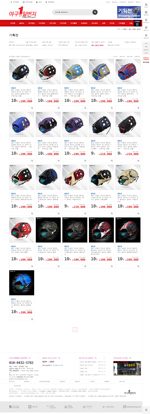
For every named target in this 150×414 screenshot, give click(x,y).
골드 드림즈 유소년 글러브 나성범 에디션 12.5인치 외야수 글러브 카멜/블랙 (101, 197)
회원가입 (114, 2)
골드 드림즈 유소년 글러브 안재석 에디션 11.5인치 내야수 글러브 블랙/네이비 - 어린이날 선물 (21, 93)
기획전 (125, 29)
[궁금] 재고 (83, 368)
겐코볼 (110, 42)
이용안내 (77, 381)
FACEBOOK (16, 2)
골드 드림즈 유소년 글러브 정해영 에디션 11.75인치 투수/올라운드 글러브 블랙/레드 (74, 251)
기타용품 (122, 23)
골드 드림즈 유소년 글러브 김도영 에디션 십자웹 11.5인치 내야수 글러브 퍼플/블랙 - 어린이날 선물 (74, 145)
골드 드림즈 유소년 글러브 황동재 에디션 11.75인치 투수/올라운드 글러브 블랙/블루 (48, 198)
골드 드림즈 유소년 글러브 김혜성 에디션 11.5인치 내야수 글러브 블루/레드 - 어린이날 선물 (127, 93)
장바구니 (138, 2)
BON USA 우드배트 (113, 45)
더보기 (104, 358)
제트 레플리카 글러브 (98, 42)
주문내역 (130, 2)
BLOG (40, 2)
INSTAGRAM (28, 2)
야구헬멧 (74, 23)
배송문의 (146, 50)
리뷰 (146, 43)
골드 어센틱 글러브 (81, 45)
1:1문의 (92, 381)
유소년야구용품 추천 (81, 42)
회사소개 (11, 381)
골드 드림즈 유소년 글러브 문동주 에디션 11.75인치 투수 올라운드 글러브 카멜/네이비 (127, 198)
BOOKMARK (51, 2)
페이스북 (122, 381)
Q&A (146, 46)
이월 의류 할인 (47, 42)
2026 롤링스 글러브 (32, 45)
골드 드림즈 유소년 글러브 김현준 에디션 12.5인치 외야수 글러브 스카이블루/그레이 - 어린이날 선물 (74, 93)
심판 (104, 23)
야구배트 (42, 23)
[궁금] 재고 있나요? (86, 365)
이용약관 (62, 381)
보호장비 (84, 23)
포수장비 (95, 23)
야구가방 (53, 23)
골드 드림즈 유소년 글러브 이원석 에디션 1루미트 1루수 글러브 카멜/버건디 (74, 197)
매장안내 (26, 381)
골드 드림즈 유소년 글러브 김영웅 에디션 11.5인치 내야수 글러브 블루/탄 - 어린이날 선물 (21, 145)
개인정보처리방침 (44, 381)
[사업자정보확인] (104, 389)
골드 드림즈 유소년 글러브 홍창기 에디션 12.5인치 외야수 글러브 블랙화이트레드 (127, 250)
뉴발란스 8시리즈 (47, 45)
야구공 (112, 23)
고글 (131, 23)
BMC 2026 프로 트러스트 (17, 45)
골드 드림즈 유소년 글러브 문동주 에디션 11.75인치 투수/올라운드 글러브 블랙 (48, 250)
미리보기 (32, 108)
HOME (118, 29)
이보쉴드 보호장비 (130, 42)
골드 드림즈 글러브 (135, 29)
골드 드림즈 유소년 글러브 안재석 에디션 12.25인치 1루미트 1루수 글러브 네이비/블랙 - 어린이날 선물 (101, 145)
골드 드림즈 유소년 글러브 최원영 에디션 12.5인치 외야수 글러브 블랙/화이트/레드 (21, 198)
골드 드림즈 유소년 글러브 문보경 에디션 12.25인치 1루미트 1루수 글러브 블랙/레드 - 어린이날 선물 (127, 145)
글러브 (22, 23)
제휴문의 (107, 381)
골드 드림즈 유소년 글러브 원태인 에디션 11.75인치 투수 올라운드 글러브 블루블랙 (21, 304)
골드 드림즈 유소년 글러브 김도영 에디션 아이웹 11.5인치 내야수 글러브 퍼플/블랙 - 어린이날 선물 (48, 145)
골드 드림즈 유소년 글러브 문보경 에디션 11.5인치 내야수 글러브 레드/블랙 (21, 250)
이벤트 (146, 53)
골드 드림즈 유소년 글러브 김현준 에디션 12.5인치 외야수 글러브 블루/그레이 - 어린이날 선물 (101, 93)
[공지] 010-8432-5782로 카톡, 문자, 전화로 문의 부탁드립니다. (89, 362)
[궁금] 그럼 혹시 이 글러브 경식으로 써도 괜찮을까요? (89, 375)
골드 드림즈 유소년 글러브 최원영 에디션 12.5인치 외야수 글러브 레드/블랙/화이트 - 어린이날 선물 (48, 93)
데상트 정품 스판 (64, 42)
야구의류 (63, 23)
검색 (95, 12)
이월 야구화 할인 (31, 42)
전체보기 (11, 42)
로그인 (108, 2)
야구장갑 (31, 23)
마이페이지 (122, 2)
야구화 (13, 23)
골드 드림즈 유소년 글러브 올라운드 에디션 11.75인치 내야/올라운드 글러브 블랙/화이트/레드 (101, 251)
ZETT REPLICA (63, 45)
